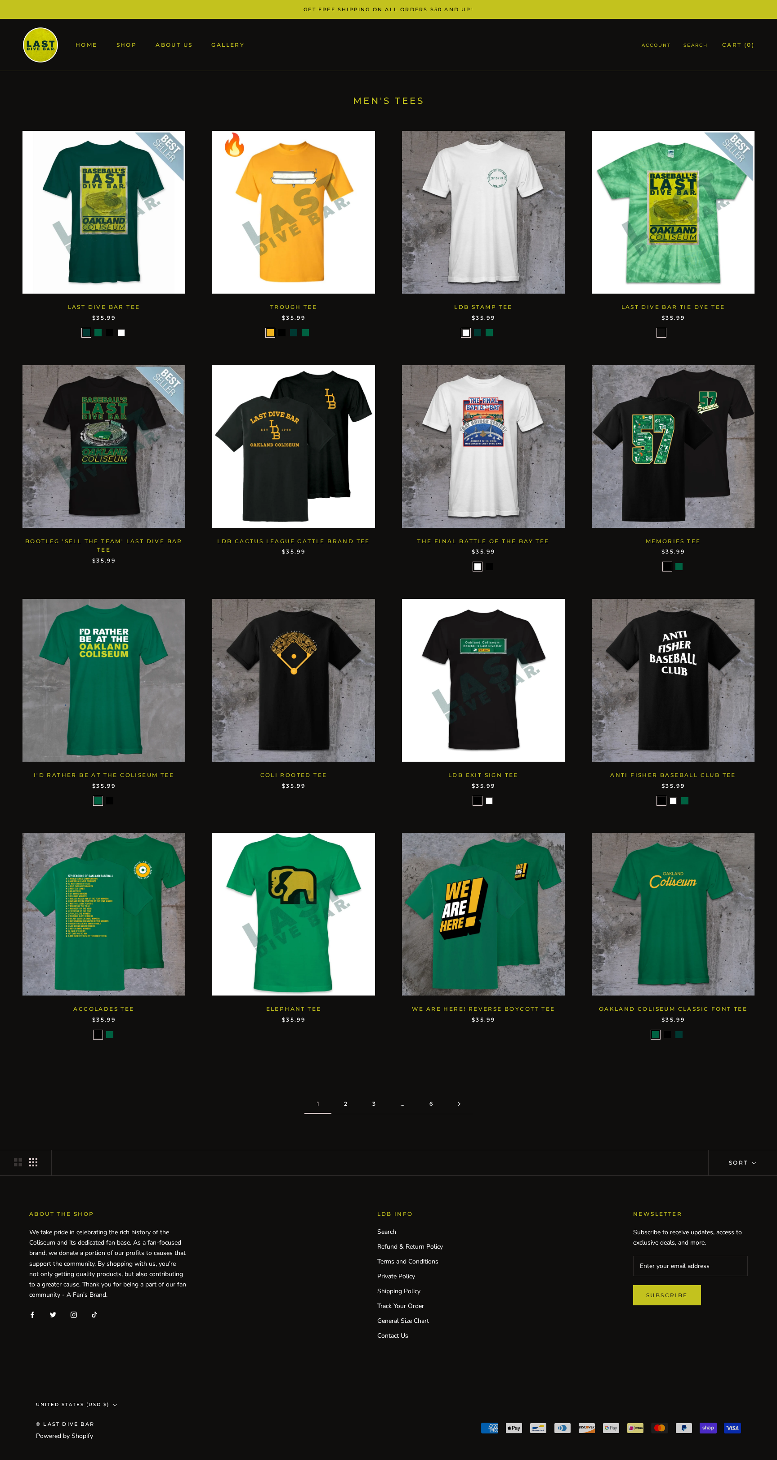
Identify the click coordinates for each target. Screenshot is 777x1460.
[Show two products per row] (18, 1162)
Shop (126, 45)
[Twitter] (53, 1314)
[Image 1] (459, 1104)
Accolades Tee (103, 1008)
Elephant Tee (294, 1008)
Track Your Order (400, 1306)
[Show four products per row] (33, 1162)
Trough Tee (293, 307)
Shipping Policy (398, 1291)
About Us (174, 45)
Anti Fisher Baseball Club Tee (673, 775)
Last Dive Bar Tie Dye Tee (673, 307)
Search (695, 46)
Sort (739, 1162)
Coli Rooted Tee (293, 775)
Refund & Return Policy (410, 1246)
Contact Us (392, 1335)
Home (87, 45)
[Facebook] (32, 1314)
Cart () (738, 45)
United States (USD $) (72, 1404)
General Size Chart (403, 1321)
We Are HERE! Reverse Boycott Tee (483, 1008)
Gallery (228, 45)
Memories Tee (673, 541)
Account (656, 46)
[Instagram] (74, 1314)
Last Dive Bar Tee (104, 307)
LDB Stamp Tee (483, 307)
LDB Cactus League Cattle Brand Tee (293, 541)
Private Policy (396, 1276)
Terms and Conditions (407, 1261)
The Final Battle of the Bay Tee (483, 541)
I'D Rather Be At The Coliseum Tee (104, 775)
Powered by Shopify (64, 1436)
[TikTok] (94, 1314)
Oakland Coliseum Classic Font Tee (673, 1008)
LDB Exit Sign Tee (483, 775)
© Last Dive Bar (65, 1424)
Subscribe (667, 1295)
